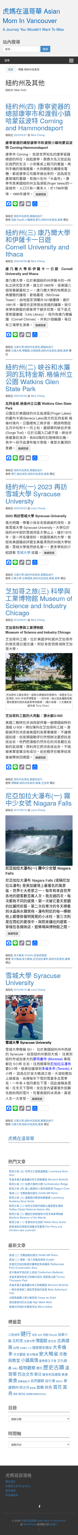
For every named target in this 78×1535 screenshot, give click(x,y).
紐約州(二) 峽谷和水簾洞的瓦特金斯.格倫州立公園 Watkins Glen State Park (39, 377)
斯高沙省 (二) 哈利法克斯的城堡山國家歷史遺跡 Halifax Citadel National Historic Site (36, 1207)
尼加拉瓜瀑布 (60, 1063)
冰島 (34, 1335)
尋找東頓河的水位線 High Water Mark (30, 1302)
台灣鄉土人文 (26, 1347)
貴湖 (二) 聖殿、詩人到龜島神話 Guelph (31, 1259)
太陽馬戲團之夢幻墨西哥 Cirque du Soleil (32, 1297)
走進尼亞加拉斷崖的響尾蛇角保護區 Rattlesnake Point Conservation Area (36, 1265)
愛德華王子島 (47, 1361)
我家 (10, 69)
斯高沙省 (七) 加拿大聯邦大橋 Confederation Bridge (38, 1184)
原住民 (52, 1341)
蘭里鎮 (33, 1388)
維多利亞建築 (51, 1374)
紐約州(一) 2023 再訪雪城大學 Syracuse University (36, 493)
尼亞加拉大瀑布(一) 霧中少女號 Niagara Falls (38, 799)
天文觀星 (19, 1354)
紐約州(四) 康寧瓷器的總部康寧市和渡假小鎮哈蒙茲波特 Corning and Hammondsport (38, 117)
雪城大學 (23, 552)
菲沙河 (24, 1387)
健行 (13, 473)
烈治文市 (26, 1374)
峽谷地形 (22, 473)
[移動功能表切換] (71, 60)
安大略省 (27, 959)
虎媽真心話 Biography (17, 1486)
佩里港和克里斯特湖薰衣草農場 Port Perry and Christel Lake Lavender (35, 1228)
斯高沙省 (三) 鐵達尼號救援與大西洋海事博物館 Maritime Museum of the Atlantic (36, 1215)
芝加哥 (45, 783)
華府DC (59, 1381)
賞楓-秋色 (44, 1387)
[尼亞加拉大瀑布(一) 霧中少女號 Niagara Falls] (39, 840)
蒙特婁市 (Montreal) (48, 1058)
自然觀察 (37, 1380)
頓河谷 (21, 1394)
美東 (60, 219)
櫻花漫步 (10, 1481)
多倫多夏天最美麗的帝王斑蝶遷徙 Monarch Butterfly (38, 1179)
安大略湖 (16, 959)
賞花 (57, 1387)
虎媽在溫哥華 (21, 1138)
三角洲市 (14, 1334)
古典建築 (35, 350)
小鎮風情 (30, 219)
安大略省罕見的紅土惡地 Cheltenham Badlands (36, 1272)
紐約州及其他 (21, 216)
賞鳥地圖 (10, 1490)
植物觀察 (27, 1367)
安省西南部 (40, 955)
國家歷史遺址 (42, 1347)
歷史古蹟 (53, 1367)
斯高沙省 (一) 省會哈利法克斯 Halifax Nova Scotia (37, 1222)
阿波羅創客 (11, 1495)
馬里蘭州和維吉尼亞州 (36, 1394)
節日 (38, 219)
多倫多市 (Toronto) (55, 1068)
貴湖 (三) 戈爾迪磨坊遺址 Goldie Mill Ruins (33, 1193)
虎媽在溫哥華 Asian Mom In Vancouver (31, 15)
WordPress (29, 1524)
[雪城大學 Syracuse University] (24, 1017)
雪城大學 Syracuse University (33, 979)
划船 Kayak (17, 219)
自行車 (50, 1380)
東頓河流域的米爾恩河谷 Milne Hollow (30, 1306)
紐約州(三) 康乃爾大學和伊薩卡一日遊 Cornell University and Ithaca (37, 243)
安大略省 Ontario (23, 955)
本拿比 (15, 1368)
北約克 (17, 1340)
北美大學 (19, 347)
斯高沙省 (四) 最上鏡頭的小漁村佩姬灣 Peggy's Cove (39, 1188)
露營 (15, 1393)
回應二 (54, 1524)
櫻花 (39, 1368)
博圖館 (26, 350)
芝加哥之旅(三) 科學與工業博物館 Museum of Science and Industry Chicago (38, 601)
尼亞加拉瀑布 (40, 959)
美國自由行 (36, 216)
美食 (65, 350)
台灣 (16, 1347)
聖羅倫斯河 (24, 1381)
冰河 (40, 1335)
